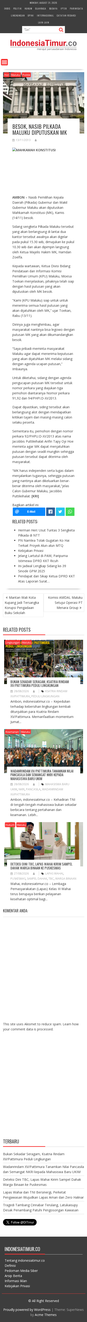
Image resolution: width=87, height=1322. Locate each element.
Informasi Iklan (16, 1281)
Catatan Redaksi (66, 15)
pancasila (33, 789)
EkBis (7, 8)
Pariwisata (76, 8)
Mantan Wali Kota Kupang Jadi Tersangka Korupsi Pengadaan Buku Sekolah (22, 605)
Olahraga (40, 8)
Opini (31, 15)
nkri (22, 789)
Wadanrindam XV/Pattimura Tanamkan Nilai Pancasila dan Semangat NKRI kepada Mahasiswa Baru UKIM (42, 774)
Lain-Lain (43, 22)
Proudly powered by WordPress (27, 1309)
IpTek (64, 8)
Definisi (10, 1265)
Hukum (28, 8)
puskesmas (18, 879)
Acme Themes (46, 1314)
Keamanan (12, 731)
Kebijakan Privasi (17, 1286)
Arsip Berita (13, 1276)
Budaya (53, 8)
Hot (6, 75)
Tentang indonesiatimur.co (25, 1260)
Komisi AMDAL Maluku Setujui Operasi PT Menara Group (65, 602)
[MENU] (4, 62)
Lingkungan (18, 15)
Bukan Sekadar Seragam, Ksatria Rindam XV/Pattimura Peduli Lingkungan (39, 683)
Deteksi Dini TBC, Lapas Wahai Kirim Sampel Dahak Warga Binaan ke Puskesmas (41, 865)
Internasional (45, 15)
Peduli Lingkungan (45, 696)
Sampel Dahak (37, 879)
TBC (51, 879)
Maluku (15, 75)
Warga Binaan (65, 879)
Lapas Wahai (54, 873)
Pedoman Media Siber (21, 1270)
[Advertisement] (43, 1088)
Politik (17, 8)
